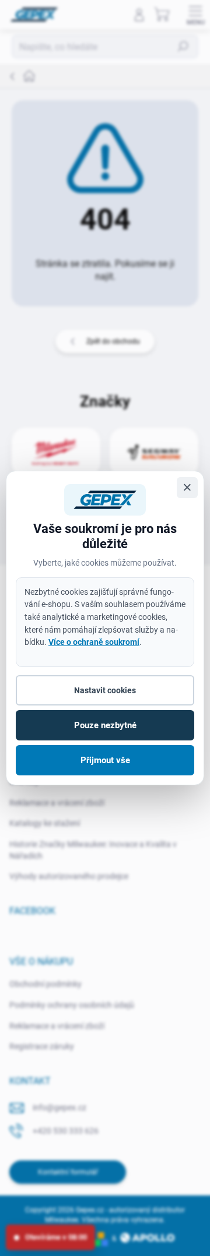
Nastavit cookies (105, 690)
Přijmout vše (105, 760)
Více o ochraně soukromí (93, 642)
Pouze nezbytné (105, 725)
